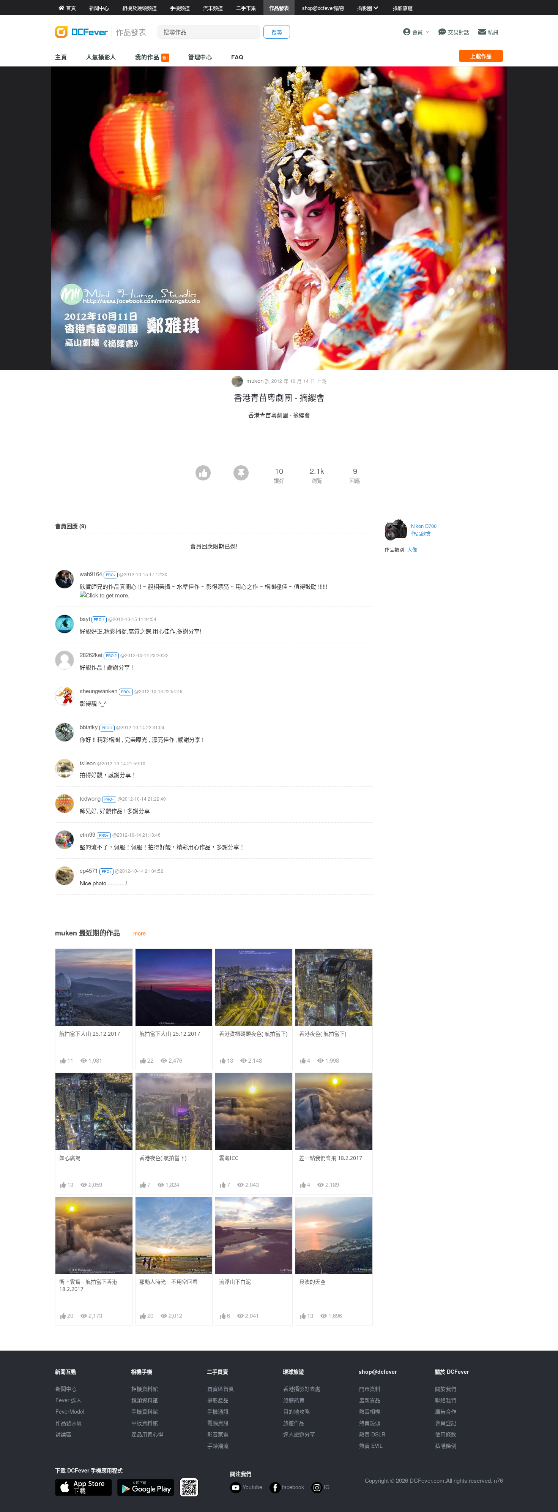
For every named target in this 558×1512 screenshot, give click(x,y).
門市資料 (369, 1388)
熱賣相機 (369, 1411)
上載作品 (481, 56)
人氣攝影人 (101, 57)
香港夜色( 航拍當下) (322, 1033)
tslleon (88, 763)
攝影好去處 (301, 1388)
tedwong (90, 798)
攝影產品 (218, 1400)
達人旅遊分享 (299, 1434)
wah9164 (91, 574)
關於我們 (445, 1388)
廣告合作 (445, 1411)
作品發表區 (68, 1423)
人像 (412, 549)
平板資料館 (144, 1423)
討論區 (63, 1434)
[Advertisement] (279, 444)
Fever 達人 (68, 1400)
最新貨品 (369, 1400)
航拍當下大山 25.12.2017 (89, 1033)
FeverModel (69, 1411)
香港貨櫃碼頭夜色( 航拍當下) (253, 1033)
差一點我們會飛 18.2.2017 (330, 1157)
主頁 (61, 57)
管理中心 (200, 57)
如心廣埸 (69, 1157)
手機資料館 (144, 1411)
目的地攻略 (296, 1411)
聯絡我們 (445, 1400)
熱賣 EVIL (371, 1445)
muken (255, 380)
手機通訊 (218, 1411)
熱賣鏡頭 (369, 1423)
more (139, 933)
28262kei (91, 655)
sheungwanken (98, 691)
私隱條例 (445, 1445)
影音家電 (218, 1434)
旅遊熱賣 (293, 1400)
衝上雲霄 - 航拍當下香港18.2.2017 (88, 1285)
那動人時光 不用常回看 (168, 1281)
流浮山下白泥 (235, 1281)
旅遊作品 (293, 1423)
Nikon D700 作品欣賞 (424, 529)
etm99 (87, 834)
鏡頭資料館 (144, 1400)
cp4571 (89, 870)
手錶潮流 (218, 1445)
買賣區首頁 (220, 1388)
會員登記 (445, 1423)
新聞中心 (66, 1388)
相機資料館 (144, 1388)
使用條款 (445, 1434)
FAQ (237, 57)
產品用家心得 (147, 1434)
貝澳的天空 (312, 1281)
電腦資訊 (218, 1423)
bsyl (85, 618)
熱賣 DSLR (372, 1434)
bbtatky (89, 727)
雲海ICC (228, 1157)
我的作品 (151, 57)
